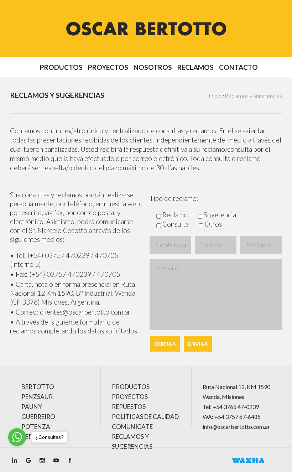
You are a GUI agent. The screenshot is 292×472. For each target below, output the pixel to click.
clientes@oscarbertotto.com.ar (85, 312)
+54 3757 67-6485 (237, 416)
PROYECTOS (130, 396)
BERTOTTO (37, 386)
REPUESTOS (129, 406)
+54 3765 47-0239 (236, 406)
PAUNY (31, 406)
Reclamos (195, 67)
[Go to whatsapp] (17, 437)
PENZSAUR (37, 396)
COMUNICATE (132, 426)
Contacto (238, 67)
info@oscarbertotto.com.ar (236, 426)
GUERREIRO (38, 416)
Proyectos (108, 67)
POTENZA (35, 426)
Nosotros (153, 67)
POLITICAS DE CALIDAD (145, 416)
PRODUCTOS (131, 386)
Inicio (215, 95)
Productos (61, 67)
